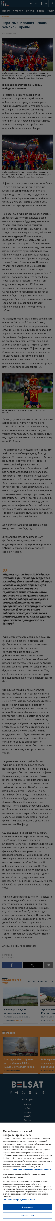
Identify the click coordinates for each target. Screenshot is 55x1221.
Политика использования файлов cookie (32, 1169)
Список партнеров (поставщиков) (19, 1199)
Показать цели (27, 1215)
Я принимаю (27, 1207)
